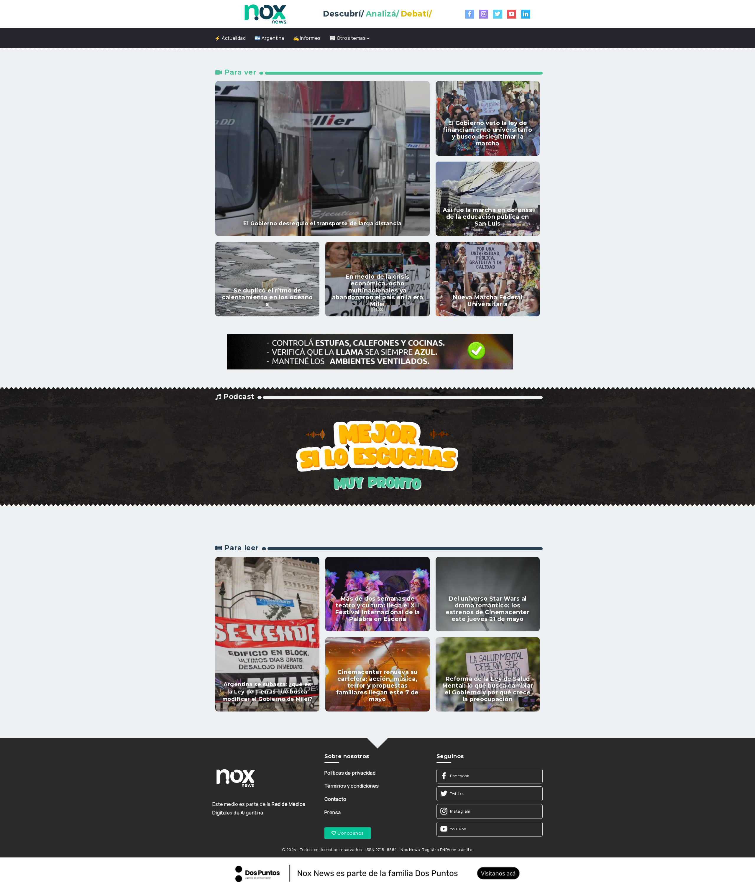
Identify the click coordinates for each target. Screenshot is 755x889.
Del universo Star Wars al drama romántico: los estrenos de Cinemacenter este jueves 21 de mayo (487, 608)
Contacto (335, 799)
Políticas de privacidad (350, 773)
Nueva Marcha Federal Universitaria (487, 301)
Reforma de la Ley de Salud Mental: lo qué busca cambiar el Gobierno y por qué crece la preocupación (487, 689)
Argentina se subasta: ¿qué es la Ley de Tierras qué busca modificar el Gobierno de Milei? (267, 691)
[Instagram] (483, 14)
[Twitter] (497, 14)
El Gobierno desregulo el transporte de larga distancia (322, 223)
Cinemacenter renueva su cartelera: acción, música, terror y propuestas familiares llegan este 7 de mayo (377, 685)
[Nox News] (265, 13)
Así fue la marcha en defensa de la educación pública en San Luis (488, 216)
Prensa (332, 812)
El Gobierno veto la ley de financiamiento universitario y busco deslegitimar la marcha (487, 133)
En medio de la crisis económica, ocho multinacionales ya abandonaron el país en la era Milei (377, 290)
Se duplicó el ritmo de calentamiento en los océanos (267, 297)
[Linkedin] (525, 14)
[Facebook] (469, 14)
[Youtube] (511, 14)
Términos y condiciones (351, 786)
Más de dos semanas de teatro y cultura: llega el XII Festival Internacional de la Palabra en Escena (377, 608)
